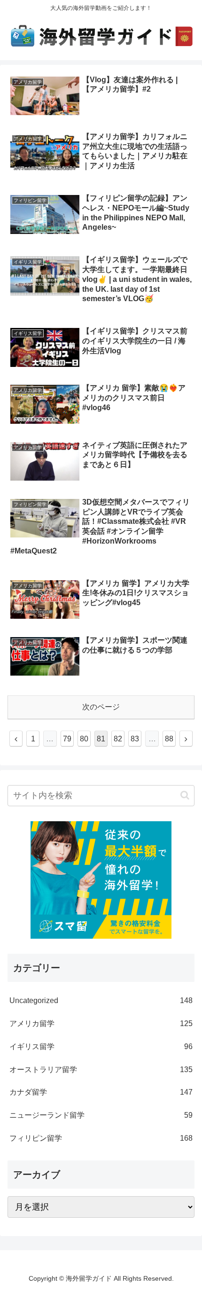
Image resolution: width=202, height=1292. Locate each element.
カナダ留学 (101, 1092)
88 (169, 739)
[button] (185, 795)
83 (135, 739)
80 (84, 739)
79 (67, 739)
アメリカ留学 (101, 1023)
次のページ (101, 707)
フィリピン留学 (101, 1138)
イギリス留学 (101, 1047)
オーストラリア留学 (101, 1070)
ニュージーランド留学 (101, 1115)
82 (118, 739)
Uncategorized (101, 1000)
